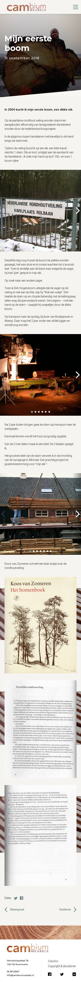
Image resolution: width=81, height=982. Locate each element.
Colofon (53, 961)
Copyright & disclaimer (62, 966)
